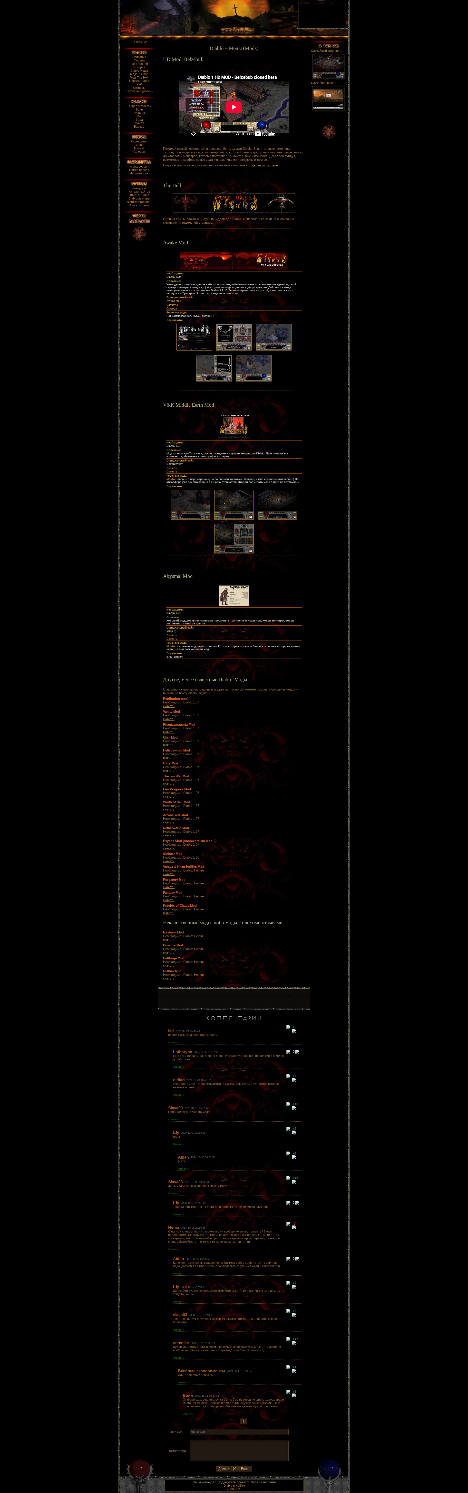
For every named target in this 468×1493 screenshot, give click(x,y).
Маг (139, 116)
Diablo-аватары (139, 198)
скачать (169, 706)
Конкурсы (139, 188)
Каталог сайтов (139, 191)
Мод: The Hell (139, 77)
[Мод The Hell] (234, 211)
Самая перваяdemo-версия (139, 171)
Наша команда (203, 1482)
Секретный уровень (139, 91)
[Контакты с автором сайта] (139, 221)
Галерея (139, 151)
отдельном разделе (263, 165)
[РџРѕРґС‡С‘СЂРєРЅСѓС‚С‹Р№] (210, 1438)
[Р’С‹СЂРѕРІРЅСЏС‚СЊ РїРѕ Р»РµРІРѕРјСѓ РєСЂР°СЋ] (216, 1438)
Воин (139, 109)
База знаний (139, 64)
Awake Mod (173, 300)
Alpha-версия (139, 166)
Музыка (139, 148)
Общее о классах (139, 106)
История (139, 67)
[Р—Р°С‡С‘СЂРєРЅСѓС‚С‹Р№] (204, 1438)
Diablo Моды (139, 70)
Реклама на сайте (263, 1482)
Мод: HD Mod (139, 74)
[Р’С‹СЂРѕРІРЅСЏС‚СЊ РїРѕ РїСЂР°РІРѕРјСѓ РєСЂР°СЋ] (228, 1438)
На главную (139, 42)
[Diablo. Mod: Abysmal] (234, 606)
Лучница (139, 113)
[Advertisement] (234, 998)
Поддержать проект (231, 1482)
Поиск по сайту (139, 205)
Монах (139, 123)
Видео (139, 145)
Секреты (139, 88)
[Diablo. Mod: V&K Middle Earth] (194, 351)
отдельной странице (197, 222)
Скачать (139, 60)
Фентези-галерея (139, 202)
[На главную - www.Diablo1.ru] (205, 18)
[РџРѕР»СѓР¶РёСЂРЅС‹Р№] (192, 1438)
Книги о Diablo (139, 195)
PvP (139, 84)
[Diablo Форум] (139, 215)
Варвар (139, 126)
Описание (139, 57)
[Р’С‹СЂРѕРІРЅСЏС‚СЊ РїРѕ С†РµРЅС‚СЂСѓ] (222, 1438)
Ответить (173, 1042)
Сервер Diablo (139, 81)
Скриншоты (139, 141)
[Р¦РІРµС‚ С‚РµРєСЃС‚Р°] (233, 1438)
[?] (289, 1027)
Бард (139, 119)
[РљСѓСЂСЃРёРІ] (198, 1438)
